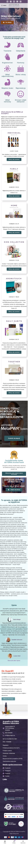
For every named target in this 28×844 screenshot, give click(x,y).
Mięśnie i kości (7, 88)
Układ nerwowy (7, 101)
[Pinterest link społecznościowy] (20, 1)
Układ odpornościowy (8, 75)
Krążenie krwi (7, 63)
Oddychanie (20, 51)
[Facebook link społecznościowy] (7, 1)
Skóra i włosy (20, 75)
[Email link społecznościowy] (10, 1)
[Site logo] (14, 5)
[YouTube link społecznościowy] (17, 1)
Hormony (20, 63)
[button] (14, 782)
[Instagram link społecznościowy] (14, 1)
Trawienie (7, 51)
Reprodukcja (21, 88)
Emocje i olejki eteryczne (20, 101)
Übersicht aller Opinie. (14, 660)
